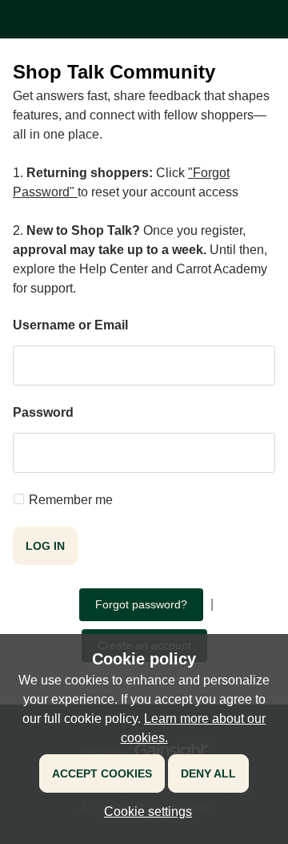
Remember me (71, 500)
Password (43, 412)
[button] (144, 811)
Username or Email (70, 325)
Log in (45, 545)
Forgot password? (141, 604)
